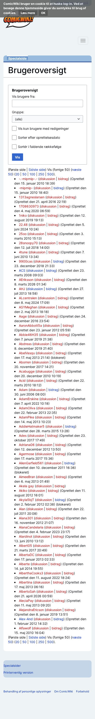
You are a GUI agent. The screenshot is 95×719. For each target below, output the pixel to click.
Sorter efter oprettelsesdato (39, 137)
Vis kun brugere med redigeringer (43, 128)
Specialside (17, 58)
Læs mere (28, 13)
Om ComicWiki (63, 691)
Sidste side (37, 169)
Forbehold (82, 691)
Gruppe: (18, 112)
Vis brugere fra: (23, 96)
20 (17, 174)
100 (32, 174)
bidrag (63, 179)
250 (41, 174)
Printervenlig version (18, 672)
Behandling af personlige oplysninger (27, 691)
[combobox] (47, 103)
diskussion (47, 179)
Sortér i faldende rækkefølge (39, 147)
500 (50, 174)
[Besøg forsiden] (19, 19)
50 (24, 174)
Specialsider (12, 665)
